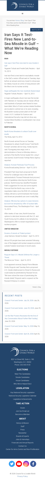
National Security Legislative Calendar (22, 396)
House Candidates (22, 381)
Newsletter (22, 433)
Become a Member (22, 414)
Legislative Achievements (22, 399)
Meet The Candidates (22, 374)
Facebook (33, 464)
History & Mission (22, 423)
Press (22, 430)
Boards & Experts (22, 436)
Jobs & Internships (22, 439)
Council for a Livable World (22, 5)
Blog (39, 287)
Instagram (26, 464)
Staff (22, 426)
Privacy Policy (22, 476)
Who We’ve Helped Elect (22, 384)
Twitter (12, 464)
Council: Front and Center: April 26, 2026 (19, 334)
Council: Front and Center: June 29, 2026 (19, 308)
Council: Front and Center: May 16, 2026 (19, 326)
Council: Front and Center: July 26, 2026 (19, 300)
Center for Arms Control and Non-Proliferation (22, 449)
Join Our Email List (22, 411)
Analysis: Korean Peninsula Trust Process (19, 165)
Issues (22, 408)
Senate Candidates (23, 377)
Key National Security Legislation (23, 393)
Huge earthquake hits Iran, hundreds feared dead (22, 91)
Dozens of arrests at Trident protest (17, 233)
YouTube (19, 464)
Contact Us (22, 446)
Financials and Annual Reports (22, 443)
